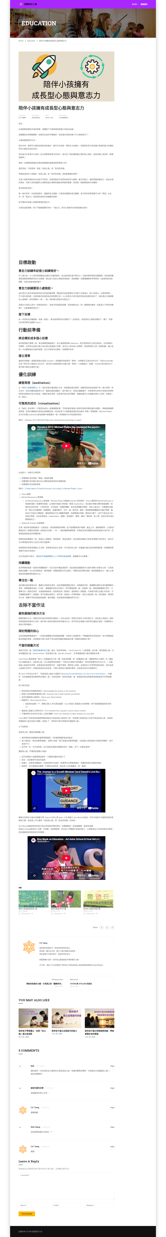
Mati (32, 1066)
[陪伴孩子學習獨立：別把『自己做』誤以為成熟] (33, 1018)
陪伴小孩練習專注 (29, 388)
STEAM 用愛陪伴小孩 (34, 1232)
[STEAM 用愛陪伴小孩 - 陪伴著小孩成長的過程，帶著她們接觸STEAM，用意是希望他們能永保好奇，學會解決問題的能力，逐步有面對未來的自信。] (28, 4)
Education (31, 41)
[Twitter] (107, 927)
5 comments (63, 118)
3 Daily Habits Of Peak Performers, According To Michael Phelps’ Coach (53, 489)
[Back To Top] (161, 1232)
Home (21, 41)
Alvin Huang (35, 1127)
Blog (134, 4)
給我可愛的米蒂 (37, 1088)
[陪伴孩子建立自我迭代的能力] (66, 1018)
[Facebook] (101, 927)
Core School (98, 965)
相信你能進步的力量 (41, 650)
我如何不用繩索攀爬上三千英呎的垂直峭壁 (53, 556)
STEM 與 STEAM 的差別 (81, 983)
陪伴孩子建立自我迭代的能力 (64, 1031)
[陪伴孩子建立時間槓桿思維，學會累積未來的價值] (99, 1018)
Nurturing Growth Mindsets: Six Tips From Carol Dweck (83, 674)
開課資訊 (144, 4)
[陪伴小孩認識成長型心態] (33, 899)
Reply (112, 1066)
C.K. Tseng (22, 118)
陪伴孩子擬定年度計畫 (91, 909)
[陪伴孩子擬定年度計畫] (98, 899)
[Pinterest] (112, 927)
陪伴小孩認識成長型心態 (28, 909)
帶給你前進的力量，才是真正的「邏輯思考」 (44, 983)
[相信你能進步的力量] (66, 899)
